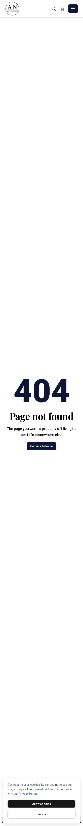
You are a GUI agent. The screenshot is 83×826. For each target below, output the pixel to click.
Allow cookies (41, 804)
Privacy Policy (28, 793)
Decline (41, 814)
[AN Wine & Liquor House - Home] (27, 9)
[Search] (53, 8)
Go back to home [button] (41, 446)
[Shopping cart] (62, 9)
